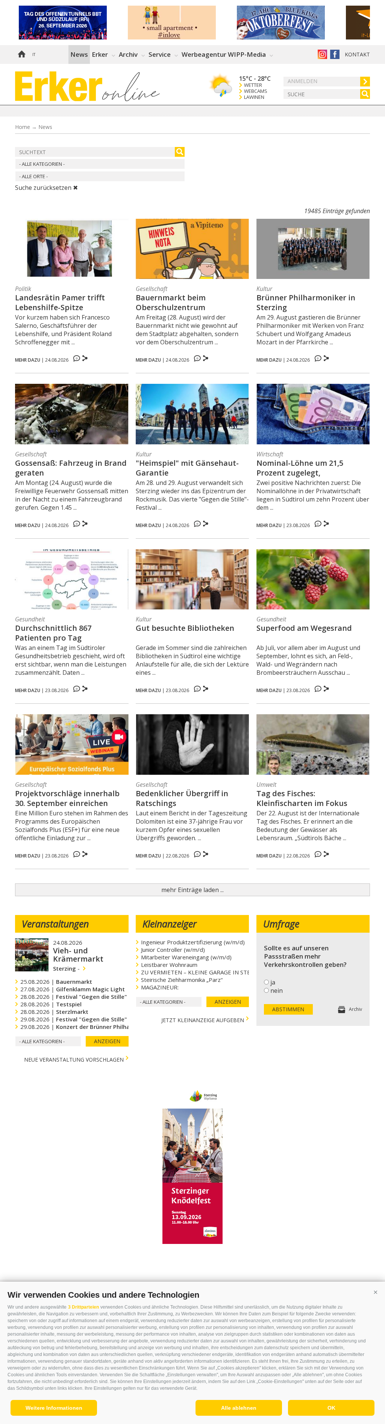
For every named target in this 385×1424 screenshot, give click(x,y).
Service (160, 54)
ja (272, 982)
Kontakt (357, 54)
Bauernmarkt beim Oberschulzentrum (171, 302)
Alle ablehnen (238, 1408)
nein (276, 990)
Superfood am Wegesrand (304, 628)
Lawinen (254, 97)
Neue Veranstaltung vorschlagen (74, 1059)
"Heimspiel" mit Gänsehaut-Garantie (187, 468)
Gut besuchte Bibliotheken (185, 628)
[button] (375, 1292)
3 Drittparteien (83, 1307)
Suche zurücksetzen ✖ (46, 187)
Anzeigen (107, 1041)
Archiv (128, 54)
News (79, 54)
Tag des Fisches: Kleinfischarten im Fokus (301, 798)
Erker (100, 54)
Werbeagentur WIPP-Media (224, 54)
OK (331, 1408)
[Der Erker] (58, 86)
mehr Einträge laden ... (192, 890)
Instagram (322, 54)
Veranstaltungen (55, 923)
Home (21, 54)
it (33, 54)
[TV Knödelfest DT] (192, 1242)
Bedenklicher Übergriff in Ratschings (182, 798)
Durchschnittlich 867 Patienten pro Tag (53, 633)
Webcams (255, 91)
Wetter (253, 85)
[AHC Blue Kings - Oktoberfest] (291, 22)
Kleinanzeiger (169, 923)
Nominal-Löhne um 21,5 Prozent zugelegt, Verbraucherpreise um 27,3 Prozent (305, 468)
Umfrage (281, 923)
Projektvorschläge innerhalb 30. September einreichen (67, 798)
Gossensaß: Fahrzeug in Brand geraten (71, 468)
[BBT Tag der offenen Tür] (73, 22)
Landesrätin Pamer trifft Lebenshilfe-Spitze (60, 302)
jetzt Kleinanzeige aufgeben (202, 1019)
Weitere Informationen (54, 1408)
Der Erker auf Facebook (335, 54)
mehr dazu (27, 360)
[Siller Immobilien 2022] (182, 22)
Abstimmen (288, 1009)
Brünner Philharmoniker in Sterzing (305, 302)
